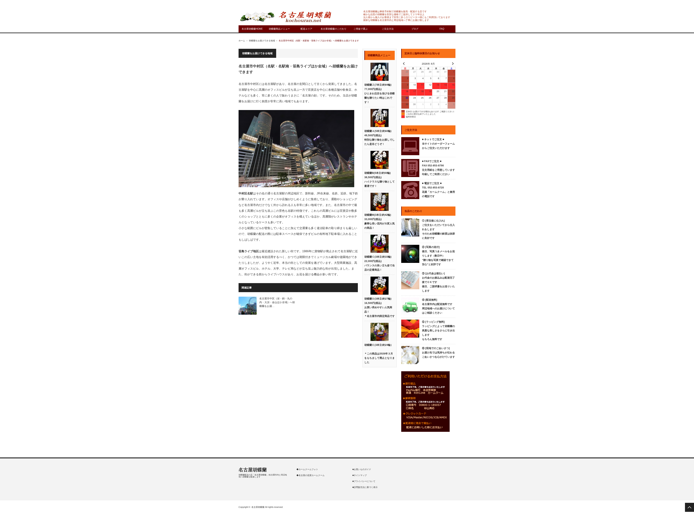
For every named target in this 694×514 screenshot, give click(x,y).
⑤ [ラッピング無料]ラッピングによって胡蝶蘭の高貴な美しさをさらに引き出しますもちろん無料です (438, 330)
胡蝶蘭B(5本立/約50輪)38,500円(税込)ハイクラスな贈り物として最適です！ (379, 179)
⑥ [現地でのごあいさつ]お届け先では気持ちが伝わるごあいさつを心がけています (438, 352)
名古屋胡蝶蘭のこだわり (333, 28)
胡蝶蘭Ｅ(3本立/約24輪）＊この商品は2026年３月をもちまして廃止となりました (379, 353)
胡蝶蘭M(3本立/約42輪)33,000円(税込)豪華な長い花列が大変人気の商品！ (379, 221)
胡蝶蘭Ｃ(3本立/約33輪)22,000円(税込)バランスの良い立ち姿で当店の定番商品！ (379, 263)
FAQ (442, 28)
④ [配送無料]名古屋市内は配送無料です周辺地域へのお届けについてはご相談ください (438, 306)
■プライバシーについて (363, 481)
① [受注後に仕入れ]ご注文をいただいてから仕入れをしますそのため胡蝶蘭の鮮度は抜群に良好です (438, 229)
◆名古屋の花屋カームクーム (310, 475)
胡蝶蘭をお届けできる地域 (262, 40)
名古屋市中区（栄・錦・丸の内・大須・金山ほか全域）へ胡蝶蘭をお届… (277, 302)
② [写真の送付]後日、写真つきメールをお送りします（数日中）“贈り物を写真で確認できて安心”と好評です (438, 256)
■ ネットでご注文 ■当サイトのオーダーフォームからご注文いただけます (438, 143)
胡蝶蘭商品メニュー (279, 28)
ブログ (414, 28)
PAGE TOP (689, 507)
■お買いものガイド (361, 469)
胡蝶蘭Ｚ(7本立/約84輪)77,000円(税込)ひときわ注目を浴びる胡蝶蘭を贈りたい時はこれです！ (379, 93)
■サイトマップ (359, 475)
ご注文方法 (388, 28)
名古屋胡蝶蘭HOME (252, 28)
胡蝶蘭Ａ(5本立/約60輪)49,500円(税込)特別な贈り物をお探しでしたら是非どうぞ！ (379, 137)
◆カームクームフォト (307, 469)
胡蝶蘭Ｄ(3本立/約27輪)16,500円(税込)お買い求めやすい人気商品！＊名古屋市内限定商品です (379, 307)
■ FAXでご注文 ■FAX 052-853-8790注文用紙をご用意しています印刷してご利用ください (438, 168)
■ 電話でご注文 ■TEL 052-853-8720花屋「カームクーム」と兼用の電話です (438, 190)
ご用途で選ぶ (361, 28)
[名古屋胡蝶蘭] (286, 16)
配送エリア (306, 28)
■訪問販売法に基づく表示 (365, 487)
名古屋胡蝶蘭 (253, 469)
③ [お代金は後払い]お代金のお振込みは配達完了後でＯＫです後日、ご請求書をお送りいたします (438, 282)
